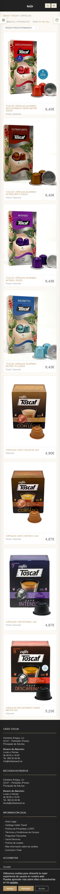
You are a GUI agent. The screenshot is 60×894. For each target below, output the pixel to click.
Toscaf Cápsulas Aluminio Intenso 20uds (21, 279)
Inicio (6, 15)
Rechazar (26, 888)
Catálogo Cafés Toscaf (16, 825)
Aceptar (10, 888)
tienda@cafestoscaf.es (14, 803)
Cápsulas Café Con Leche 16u (22, 450)
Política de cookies (14, 842)
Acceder (7, 866)
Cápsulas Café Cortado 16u (22, 536)
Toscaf (15, 15)
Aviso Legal (10, 821)
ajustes (14, 882)
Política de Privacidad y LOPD (19, 828)
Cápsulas (16, 113)
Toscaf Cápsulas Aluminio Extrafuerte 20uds (21, 193)
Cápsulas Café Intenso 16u (21, 622)
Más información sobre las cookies (21, 846)
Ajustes (41, 888)
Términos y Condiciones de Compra (22, 832)
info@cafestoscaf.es (12, 761)
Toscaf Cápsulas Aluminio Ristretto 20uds (21, 365)
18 (39, 21)
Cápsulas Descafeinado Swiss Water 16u (23, 709)
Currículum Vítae (13, 850)
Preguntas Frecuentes (15, 835)
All (48, 21)
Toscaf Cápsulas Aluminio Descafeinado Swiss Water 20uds (21, 108)
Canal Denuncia (12, 839)
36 (43, 21)
